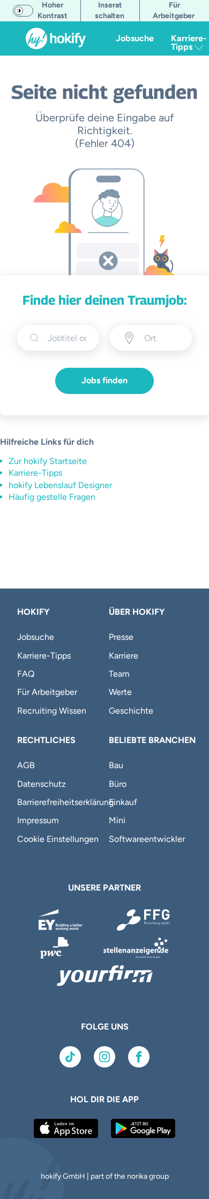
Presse (121, 637)
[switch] (23, 11)
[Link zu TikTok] (70, 1057)
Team (119, 674)
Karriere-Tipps (35, 473)
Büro (117, 784)
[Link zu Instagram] (104, 1057)
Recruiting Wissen (51, 711)
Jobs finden (104, 380)
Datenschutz (41, 784)
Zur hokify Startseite (48, 461)
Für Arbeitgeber (47, 692)
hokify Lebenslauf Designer (60, 485)
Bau (116, 765)
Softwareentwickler (147, 839)
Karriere (123, 656)
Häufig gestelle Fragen (52, 497)
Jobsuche (135, 38)
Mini (117, 820)
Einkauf (123, 802)
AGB (26, 765)
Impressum (38, 820)
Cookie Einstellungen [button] (58, 839)
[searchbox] (67, 338)
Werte (120, 692)
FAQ (25, 674)
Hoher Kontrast (53, 10)
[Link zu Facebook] (139, 1057)
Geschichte (131, 711)
